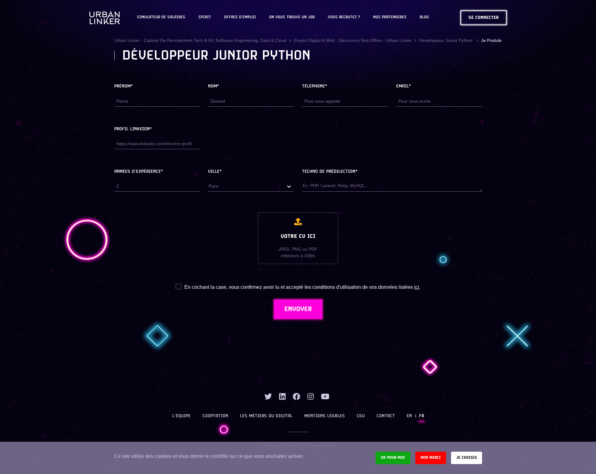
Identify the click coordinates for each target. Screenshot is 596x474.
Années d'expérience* (138, 172)
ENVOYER (298, 309)
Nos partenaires (390, 17)
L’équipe (181, 416)
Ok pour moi (393, 457)
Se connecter (483, 18)
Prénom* (123, 86)
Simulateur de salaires (161, 17)
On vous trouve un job (292, 17)
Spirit (204, 17)
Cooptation (215, 416)
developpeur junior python (446, 40)
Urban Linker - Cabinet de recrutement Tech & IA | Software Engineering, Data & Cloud (200, 40)
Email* (403, 86)
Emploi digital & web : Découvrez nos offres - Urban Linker (353, 40)
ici (416, 287)
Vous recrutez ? (344, 17)
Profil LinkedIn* (133, 129)
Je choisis (466, 457)
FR (421, 416)
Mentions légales (324, 416)
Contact (386, 416)
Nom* (213, 86)
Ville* (215, 172)
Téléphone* (314, 86)
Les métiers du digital (266, 416)
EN (409, 416)
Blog (424, 17)
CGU (361, 416)
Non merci (431, 457)
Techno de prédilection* (330, 172)
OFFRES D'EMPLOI (240, 17)
